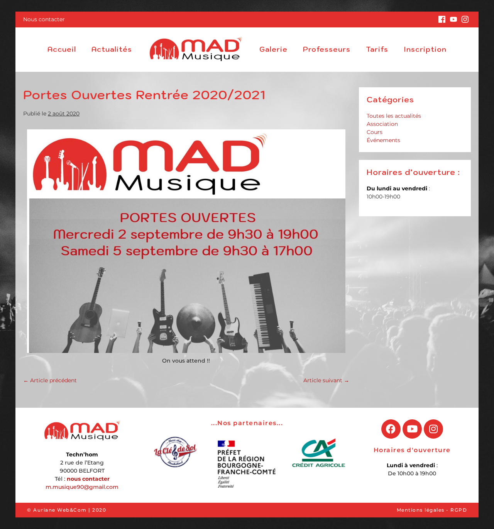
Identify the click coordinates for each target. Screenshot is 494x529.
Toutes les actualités (394, 115)
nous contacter (88, 478)
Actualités (111, 49)
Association (382, 123)
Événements (383, 140)
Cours (374, 132)
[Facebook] (441, 19)
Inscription (425, 49)
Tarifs (377, 49)
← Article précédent (50, 380)
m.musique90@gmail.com (82, 486)
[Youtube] (412, 429)
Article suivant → (326, 380)
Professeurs (326, 49)
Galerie (273, 49)
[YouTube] (453, 19)
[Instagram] (465, 19)
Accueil (61, 49)
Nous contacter (44, 19)
